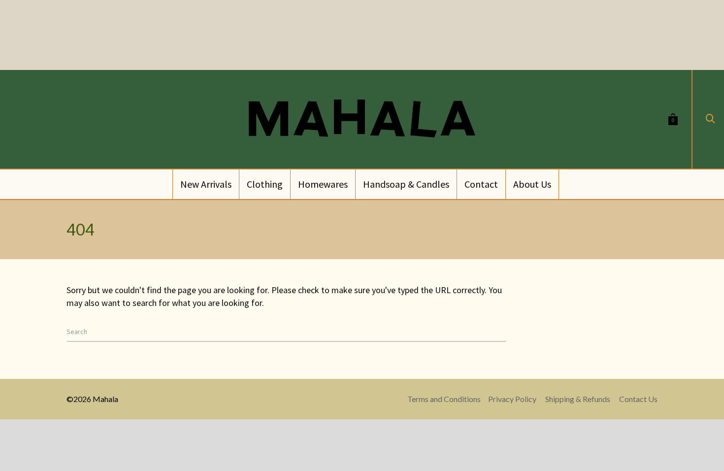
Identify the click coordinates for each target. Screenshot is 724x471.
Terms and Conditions (444, 399)
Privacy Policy (512, 399)
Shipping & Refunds (577, 399)
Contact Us (638, 399)
